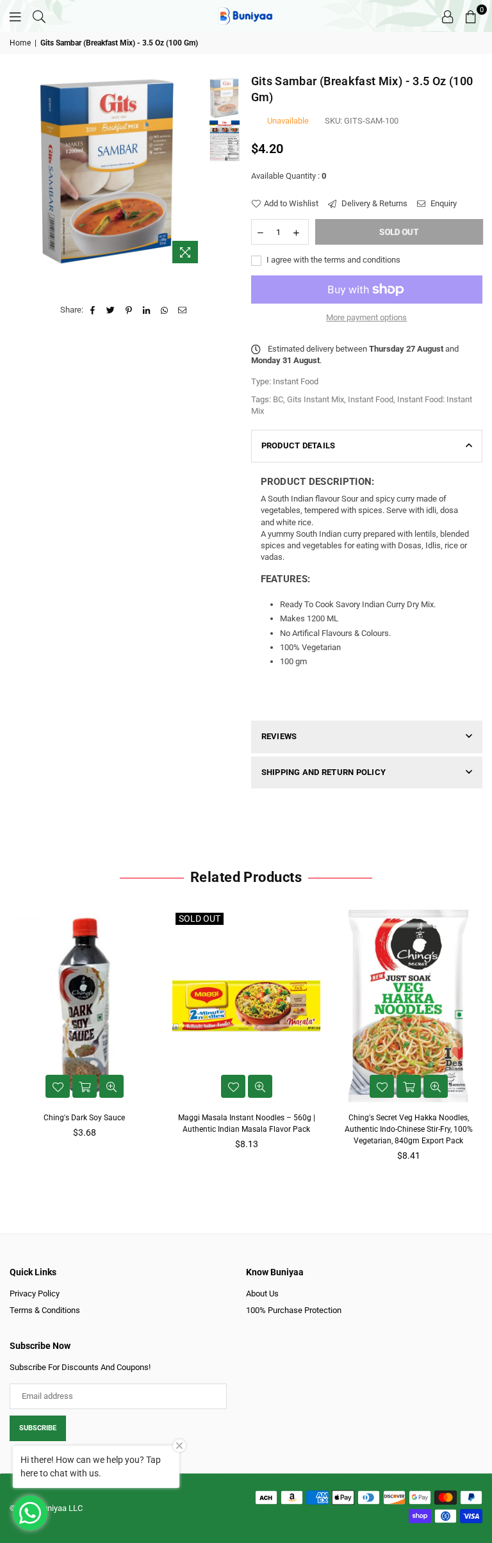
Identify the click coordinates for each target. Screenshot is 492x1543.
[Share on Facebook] (93, 310)
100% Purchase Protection (293, 1310)
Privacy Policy (35, 1293)
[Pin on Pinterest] (129, 310)
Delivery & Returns (373, 203)
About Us (262, 1293)
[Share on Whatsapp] (165, 310)
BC (278, 399)
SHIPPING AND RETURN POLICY (323, 772)
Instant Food (370, 399)
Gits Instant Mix (315, 399)
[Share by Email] (183, 310)
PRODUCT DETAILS (298, 445)
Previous (21, 171)
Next (195, 171)
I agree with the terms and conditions (332, 260)
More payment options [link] (366, 317)
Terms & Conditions (45, 1310)
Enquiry (443, 203)
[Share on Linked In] (147, 310)
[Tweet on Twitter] (111, 310)
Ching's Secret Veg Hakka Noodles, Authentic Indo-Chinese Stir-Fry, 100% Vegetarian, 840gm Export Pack (409, 1129)
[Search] (39, 16)
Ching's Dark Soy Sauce (84, 1117)
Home (20, 42)
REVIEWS (279, 736)
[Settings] (447, 16)
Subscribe (37, 1428)
